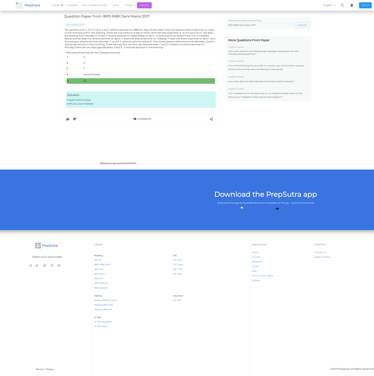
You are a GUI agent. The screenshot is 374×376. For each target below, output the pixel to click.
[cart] (352, 5)
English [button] (327, 5)
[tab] (57, 5)
